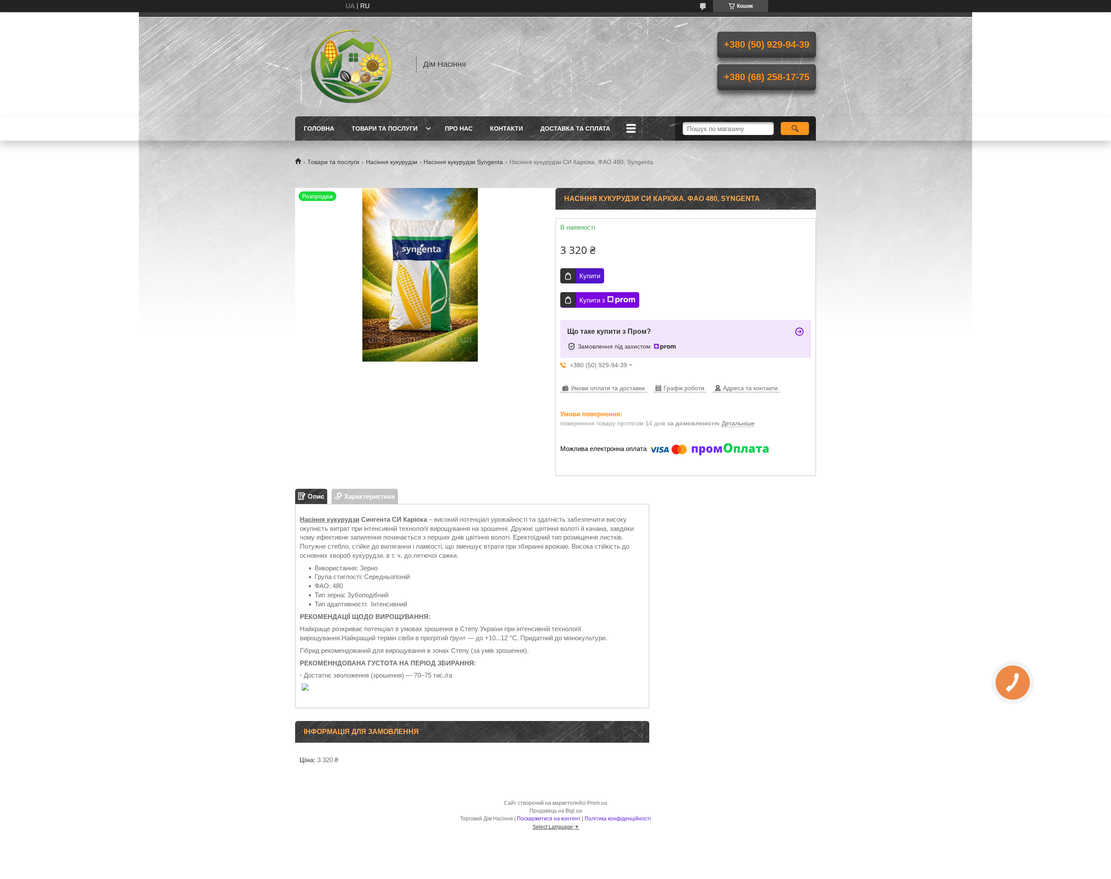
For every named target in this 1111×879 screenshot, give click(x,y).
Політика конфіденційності (618, 819)
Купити (589, 276)
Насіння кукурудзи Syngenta (463, 161)
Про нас (459, 128)
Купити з (592, 300)
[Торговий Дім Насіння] (351, 64)
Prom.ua (597, 803)
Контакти (506, 128)
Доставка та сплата (575, 128)
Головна (319, 128)
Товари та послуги (384, 128)
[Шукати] (795, 128)
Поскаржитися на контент (549, 819)
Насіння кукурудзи (391, 161)
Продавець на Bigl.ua (555, 811)
